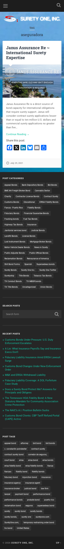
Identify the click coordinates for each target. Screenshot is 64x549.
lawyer (7, 494)
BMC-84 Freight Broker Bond (17, 190)
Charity (7, 196)
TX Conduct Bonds (13, 281)
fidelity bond (21, 471)
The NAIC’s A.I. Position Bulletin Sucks (27, 410)
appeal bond (10, 443)
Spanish (28, 264)
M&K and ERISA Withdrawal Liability (25, 374)
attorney (24, 443)
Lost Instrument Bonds (14, 242)
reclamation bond (12, 505)
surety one (26, 517)
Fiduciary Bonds (11, 213)
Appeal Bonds (10, 185)
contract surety (38, 449)
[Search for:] (32, 314)
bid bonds (50, 443)
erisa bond (33, 460)
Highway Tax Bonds (13, 224)
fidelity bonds (38, 471)
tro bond (8, 528)
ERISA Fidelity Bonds (48, 202)
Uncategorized (29, 287)
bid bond (37, 443)
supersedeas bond (45, 505)
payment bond (22, 494)
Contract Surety (51, 196)
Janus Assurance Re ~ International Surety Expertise (28, 52)
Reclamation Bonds (13, 258)
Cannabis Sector (42, 190)
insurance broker (12, 488)
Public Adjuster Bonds (14, 253)
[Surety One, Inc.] (32, 19)
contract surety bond (14, 454)
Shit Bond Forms (12, 264)
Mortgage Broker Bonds (40, 242)
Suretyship (9, 275)
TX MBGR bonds (33, 281)
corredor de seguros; (37, 454)
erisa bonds (47, 460)
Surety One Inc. (28, 270)
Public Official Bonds (38, 253)
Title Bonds (24, 275)
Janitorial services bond (15, 230)
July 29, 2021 (16, 163)
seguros (29, 505)
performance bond (41, 494)
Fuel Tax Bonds (30, 219)
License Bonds (28, 236)
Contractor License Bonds (27, 196)
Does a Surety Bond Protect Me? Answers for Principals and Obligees (30, 391)
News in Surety (41, 247)
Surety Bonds (10, 270)
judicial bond (30, 488)
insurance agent (32, 483)
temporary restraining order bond (39, 522)
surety (7, 511)
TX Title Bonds (11, 287)
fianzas (7, 471)
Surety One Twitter (47, 270)
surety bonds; (10, 517)
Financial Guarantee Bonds (36, 213)
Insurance (31, 224)
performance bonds (13, 500)
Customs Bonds (11, 202)
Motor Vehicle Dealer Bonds (17, 247)
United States (23, 528)
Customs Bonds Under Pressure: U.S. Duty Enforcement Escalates (29, 341)
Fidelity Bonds (33, 208)
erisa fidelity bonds (34, 466)
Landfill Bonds (11, 236)
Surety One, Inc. (22, 542)
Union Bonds (46, 287)
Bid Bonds (52, 185)
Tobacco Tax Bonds (43, 275)
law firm (44, 488)
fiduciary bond (11, 477)
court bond (9, 460)
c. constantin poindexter (15, 449)
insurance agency (12, 483)
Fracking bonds (11, 219)
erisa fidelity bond (12, 466)
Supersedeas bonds (46, 264)
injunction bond (29, 477)
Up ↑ (58, 542)
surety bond (20, 511)
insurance (46, 477)
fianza (50, 466)
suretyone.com (42, 517)
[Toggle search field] (59, 5)
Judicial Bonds (38, 230)
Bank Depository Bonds (32, 185)
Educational (29, 202)
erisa (21, 460)
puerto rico (49, 500)
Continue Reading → (17, 134)
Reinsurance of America (38, 258)
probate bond (33, 500)
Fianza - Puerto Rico (13, 208)
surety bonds (36, 511)
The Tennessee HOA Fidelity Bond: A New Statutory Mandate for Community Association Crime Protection (31, 401)
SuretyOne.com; (11, 522)
